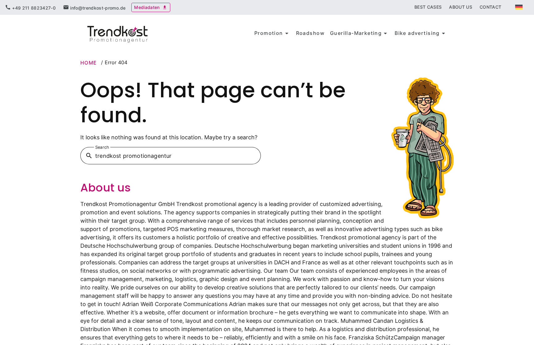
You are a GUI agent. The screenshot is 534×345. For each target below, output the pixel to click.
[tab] (30, 7)
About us (105, 188)
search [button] (89, 155)
